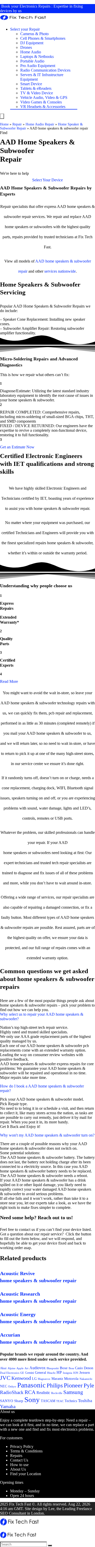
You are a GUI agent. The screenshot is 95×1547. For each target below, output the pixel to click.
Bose (64, 1368)
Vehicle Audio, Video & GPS (43, 97)
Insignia (67, 1372)
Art (26, 1368)
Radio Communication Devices (45, 70)
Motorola (71, 1379)
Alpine (11, 1368)
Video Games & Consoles (41, 102)
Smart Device (31, 84)
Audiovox (37, 1368)
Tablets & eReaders (35, 88)
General (40, 1372)
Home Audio (30, 52)
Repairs (16, 1455)
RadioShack (12, 1392)
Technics (71, 1401)
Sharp (18, 1401)
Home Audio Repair (40, 124)
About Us (18, 1469)
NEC (3, 1386)
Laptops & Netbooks (37, 56)
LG (34, 1379)
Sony (32, 1400)
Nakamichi (86, 1379)
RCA (30, 1392)
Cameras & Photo (34, 34)
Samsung (73, 1392)
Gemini (29, 1373)
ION (75, 1372)
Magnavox (44, 1378)
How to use (19, 1465)
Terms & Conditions (26, 1451)
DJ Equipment (31, 43)
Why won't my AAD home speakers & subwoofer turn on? (47, 1135)
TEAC (60, 1401)
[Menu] (2, 116)
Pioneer (73, 1385)
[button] (47, 180)
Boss (71, 1368)
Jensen (84, 1372)
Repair (17, 124)
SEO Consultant (13, 1513)
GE (22, 1372)
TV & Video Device (36, 93)
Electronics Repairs (35, 6)
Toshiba (85, 1400)
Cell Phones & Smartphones (42, 38)
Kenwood (21, 1378)
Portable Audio (32, 61)
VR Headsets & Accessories (42, 106)
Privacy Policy (21, 1446)
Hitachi (51, 1372)
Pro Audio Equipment (37, 65)
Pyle (89, 1385)
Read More (9, 681)
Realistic (43, 1392)
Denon (88, 1368)
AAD (39, 261)
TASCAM (48, 1401)
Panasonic (31, 1385)
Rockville (56, 1393)
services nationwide (60, 271)
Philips (55, 1385)
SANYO (6, 1401)
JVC (5, 1378)
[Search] (50, 1545)
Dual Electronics (9, 1372)
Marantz (57, 1379)
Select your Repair (25, 29)
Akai (3, 1368)
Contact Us (19, 1460)
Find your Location (25, 1474)
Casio (79, 1368)
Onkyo (12, 1386)
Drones (26, 47)
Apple (20, 1368)
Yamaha (7, 1406)
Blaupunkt (53, 1368)
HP (59, 1372)
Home (4, 124)
